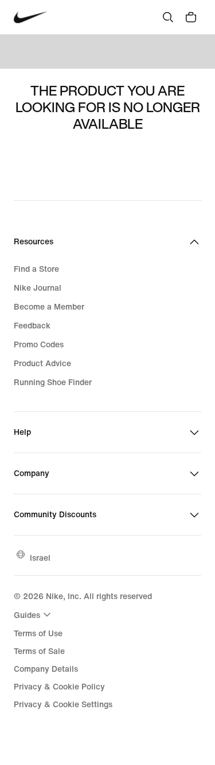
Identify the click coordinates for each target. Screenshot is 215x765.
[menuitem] (34, 614)
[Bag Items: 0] (191, 17)
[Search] (168, 17)
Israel (40, 558)
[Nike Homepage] (31, 17)
